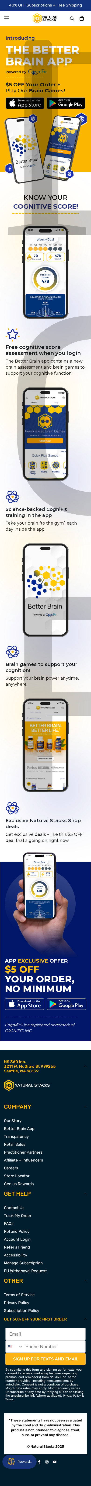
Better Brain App (19, 1128)
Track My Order (17, 1215)
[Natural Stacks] (45, 18)
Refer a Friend (17, 1247)
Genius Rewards (19, 1183)
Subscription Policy (21, 1310)
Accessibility (15, 1255)
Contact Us (14, 1207)
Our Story (12, 1120)
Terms (9, 1399)
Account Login (17, 1239)
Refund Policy (16, 1231)
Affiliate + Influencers (23, 1160)
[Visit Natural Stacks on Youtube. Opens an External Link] (55, 1462)
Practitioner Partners (23, 1152)
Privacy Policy (16, 1302)
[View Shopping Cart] (81, 18)
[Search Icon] (72, 18)
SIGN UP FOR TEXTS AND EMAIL (45, 1359)
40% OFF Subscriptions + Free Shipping (45, 5)
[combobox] (14, 1346)
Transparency (16, 1136)
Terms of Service (19, 1294)
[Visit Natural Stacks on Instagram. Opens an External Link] (47, 1462)
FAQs (9, 1223)
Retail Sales (14, 1144)
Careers (11, 1168)
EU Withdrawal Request (25, 1271)
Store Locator (16, 1176)
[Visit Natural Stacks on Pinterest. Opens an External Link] (39, 1462)
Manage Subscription (23, 1263)
